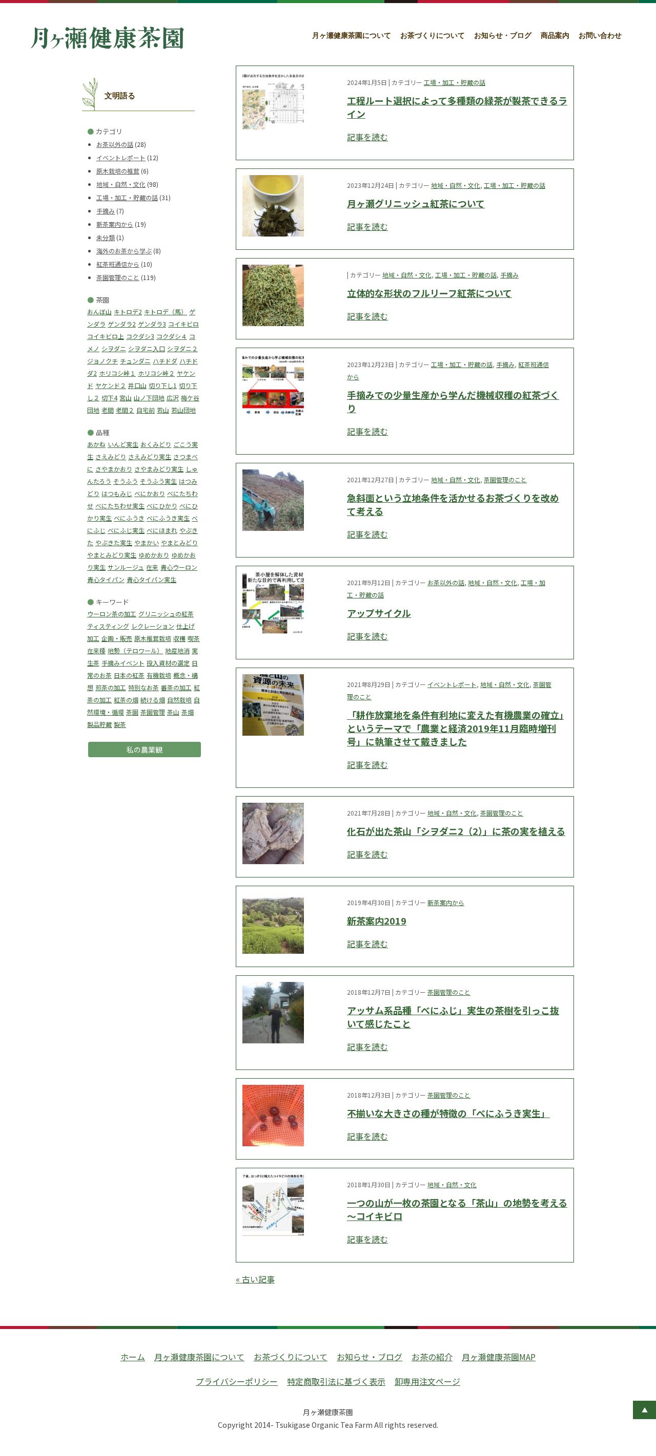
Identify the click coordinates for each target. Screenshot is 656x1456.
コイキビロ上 (105, 336)
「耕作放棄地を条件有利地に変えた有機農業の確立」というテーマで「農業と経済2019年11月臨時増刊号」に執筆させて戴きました (455, 728)
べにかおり (149, 493)
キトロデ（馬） (165, 311)
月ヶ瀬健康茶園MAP (499, 1357)
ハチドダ (165, 360)
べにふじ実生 (126, 530)
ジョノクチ (102, 360)
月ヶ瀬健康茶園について (351, 35)
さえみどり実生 (149, 456)
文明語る (120, 96)
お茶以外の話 (114, 144)
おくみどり (155, 444)
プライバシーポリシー (237, 1381)
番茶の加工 (176, 687)
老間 (107, 409)
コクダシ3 (140, 336)
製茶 (120, 724)
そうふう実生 (158, 481)
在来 (152, 567)
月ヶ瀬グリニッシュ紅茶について (416, 203)
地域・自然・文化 (121, 184)
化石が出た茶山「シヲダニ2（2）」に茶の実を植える (456, 831)
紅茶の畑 (126, 699)
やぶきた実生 (113, 542)
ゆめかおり (153, 554)
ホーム (132, 1357)
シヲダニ (113, 348)
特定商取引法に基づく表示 (336, 1381)
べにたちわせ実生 (120, 505)
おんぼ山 (99, 311)
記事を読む (367, 137)
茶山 (173, 712)
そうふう (125, 481)
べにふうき (129, 517)
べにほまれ (162, 530)
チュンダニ (135, 360)
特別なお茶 (143, 687)
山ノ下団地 (149, 397)
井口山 (137, 385)
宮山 (125, 397)
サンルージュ (126, 567)
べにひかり (162, 505)
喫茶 (194, 638)
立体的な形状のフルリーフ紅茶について (429, 292)
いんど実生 (123, 444)
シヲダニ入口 (146, 348)
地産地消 (177, 650)
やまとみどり (179, 542)
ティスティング (108, 626)
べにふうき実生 (168, 517)
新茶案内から (114, 224)
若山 (163, 409)
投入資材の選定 (168, 662)
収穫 (179, 638)
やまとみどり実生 (111, 554)
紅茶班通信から (117, 264)
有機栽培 (159, 675)
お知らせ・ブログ (502, 35)
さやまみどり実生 (158, 468)
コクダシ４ (171, 336)
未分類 (105, 237)
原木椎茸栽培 (152, 638)
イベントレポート (121, 157)
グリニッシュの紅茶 (166, 613)
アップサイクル (379, 612)
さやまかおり (113, 468)
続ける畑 (152, 699)
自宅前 (145, 409)
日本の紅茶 (129, 675)
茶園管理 (152, 712)
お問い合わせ (600, 35)
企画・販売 (116, 638)
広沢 (173, 397)
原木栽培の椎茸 (117, 170)
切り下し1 (163, 385)
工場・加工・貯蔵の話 (127, 197)
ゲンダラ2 (122, 323)
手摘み (105, 210)
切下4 (109, 397)
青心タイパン (106, 579)
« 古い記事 (255, 1279)
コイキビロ (183, 323)
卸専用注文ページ (427, 1381)
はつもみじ (116, 493)
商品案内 (555, 35)
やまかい (146, 542)
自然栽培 (179, 699)
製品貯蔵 (99, 724)
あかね (96, 444)
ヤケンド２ (110, 385)
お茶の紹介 (432, 1357)
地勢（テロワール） (135, 650)
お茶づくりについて (432, 35)
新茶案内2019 (376, 920)
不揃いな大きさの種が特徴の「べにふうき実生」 (448, 1113)
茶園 (132, 712)
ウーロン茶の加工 (111, 613)
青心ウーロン (178, 567)
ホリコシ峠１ (117, 373)
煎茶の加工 (110, 687)
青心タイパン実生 (151, 579)
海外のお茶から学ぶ (124, 250)
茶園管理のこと (117, 277)
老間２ (125, 409)
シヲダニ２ (182, 348)
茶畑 (187, 712)
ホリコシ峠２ (156, 373)
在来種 (96, 650)
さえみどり (110, 456)
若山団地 (183, 409)
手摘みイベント (123, 662)
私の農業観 (144, 749)
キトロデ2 (128, 311)
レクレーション (152, 626)
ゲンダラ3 (152, 323)
